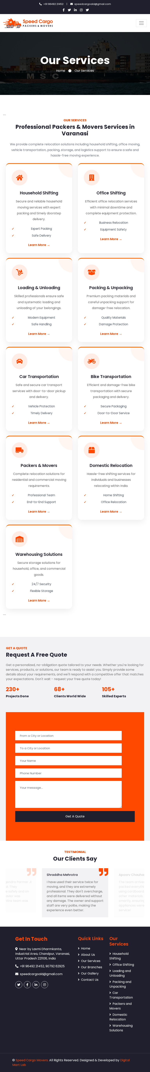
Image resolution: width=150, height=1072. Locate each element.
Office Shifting (123, 964)
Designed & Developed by (99, 1060)
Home (60, 70)
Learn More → (39, 245)
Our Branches (91, 967)
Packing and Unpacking (120, 984)
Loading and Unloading (120, 973)
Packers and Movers (120, 1006)
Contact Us (89, 979)
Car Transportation (121, 995)
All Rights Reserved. (64, 1060)
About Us (88, 954)
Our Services (90, 961)
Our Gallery (90, 973)
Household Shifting (119, 956)
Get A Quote (75, 816)
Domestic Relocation (118, 1017)
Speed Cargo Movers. (32, 1060)
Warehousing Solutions (121, 1028)
